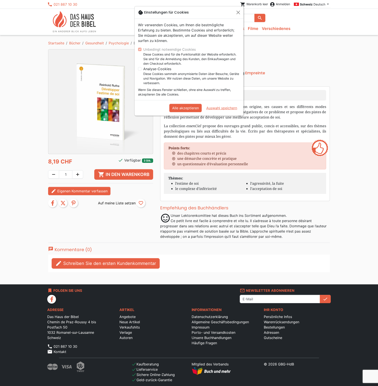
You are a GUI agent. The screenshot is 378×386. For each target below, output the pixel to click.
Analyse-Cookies (157, 69)
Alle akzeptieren (185, 108)
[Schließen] (238, 12)
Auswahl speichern (221, 108)
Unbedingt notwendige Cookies (169, 49)
